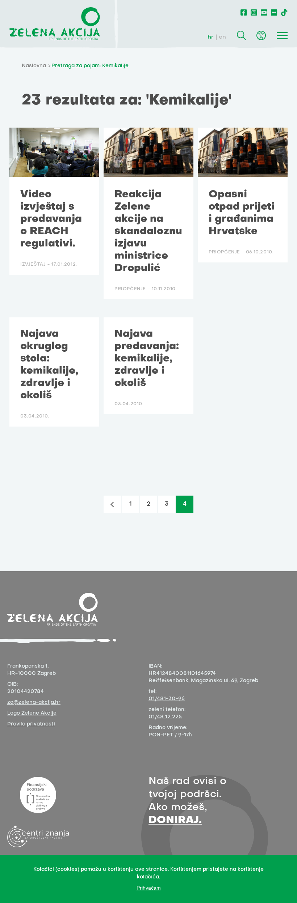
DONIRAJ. (175, 820)
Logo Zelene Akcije (32, 713)
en (222, 37)
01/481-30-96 (166, 699)
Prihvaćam (149, 888)
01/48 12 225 (165, 717)
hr (211, 37)
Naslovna (34, 66)
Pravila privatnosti (31, 724)
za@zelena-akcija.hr (33, 702)
